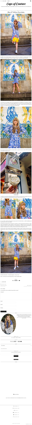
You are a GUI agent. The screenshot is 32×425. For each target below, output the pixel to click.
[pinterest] (18, 341)
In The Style (15, 10)
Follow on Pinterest (16, 394)
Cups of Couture (16, 4)
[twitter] (11, 341)
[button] (31, 1)
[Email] (19, 280)
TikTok (16, 410)
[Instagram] (2, 420)
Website (1, 307)
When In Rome (3, 286)
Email (1, 304)
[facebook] (15, 341)
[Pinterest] (15, 280)
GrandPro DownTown (28, 286)
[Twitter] (12, 280)
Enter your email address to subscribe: (16, 352)
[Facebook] (16, 280)
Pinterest (16, 414)
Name (1, 301)
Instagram (16, 408)
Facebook (16, 412)
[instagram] (13, 341)
